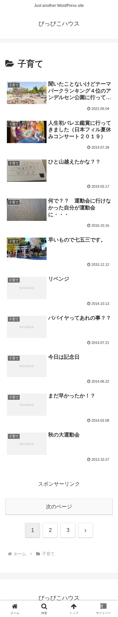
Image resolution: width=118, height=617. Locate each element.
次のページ (59, 506)
